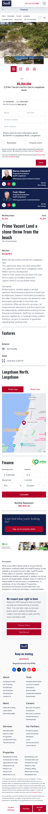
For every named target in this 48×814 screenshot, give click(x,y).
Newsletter (11, 143)
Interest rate (6, 480)
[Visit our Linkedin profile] (24, 670)
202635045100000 (33, 200)
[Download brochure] (34, 69)
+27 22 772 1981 (32, 3)
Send (41, 163)
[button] (2, 40)
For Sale (18, 16)
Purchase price (7, 469)
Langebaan (26, 16)
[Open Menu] (44, 3)
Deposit (27, 469)
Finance (24, 9)
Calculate (24, 494)
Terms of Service (10, 156)
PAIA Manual (24, 632)
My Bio (43, 183)
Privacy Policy (38, 151)
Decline (26, 809)
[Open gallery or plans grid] (21, 69)
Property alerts (35, 143)
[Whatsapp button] (14, 184)
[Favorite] (39, 18)
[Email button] (9, 184)
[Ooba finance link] (39, 462)
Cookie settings (10, 808)
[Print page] (27, 69)
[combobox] (25, 79)
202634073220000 (33, 179)
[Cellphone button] (4, 184)
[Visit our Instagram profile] (29, 670)
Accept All (39, 808)
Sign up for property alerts (24, 529)
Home (4, 16)
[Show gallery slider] (14, 69)
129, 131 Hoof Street (30, 19)
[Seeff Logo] (6, 3)
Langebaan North (7, 19)
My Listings (42, 185)
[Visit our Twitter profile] (19, 670)
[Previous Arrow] (3, 10)
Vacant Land (18, 19)
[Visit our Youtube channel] (34, 670)
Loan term (28, 480)
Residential (11, 16)
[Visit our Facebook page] (14, 670)
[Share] (44, 18)
